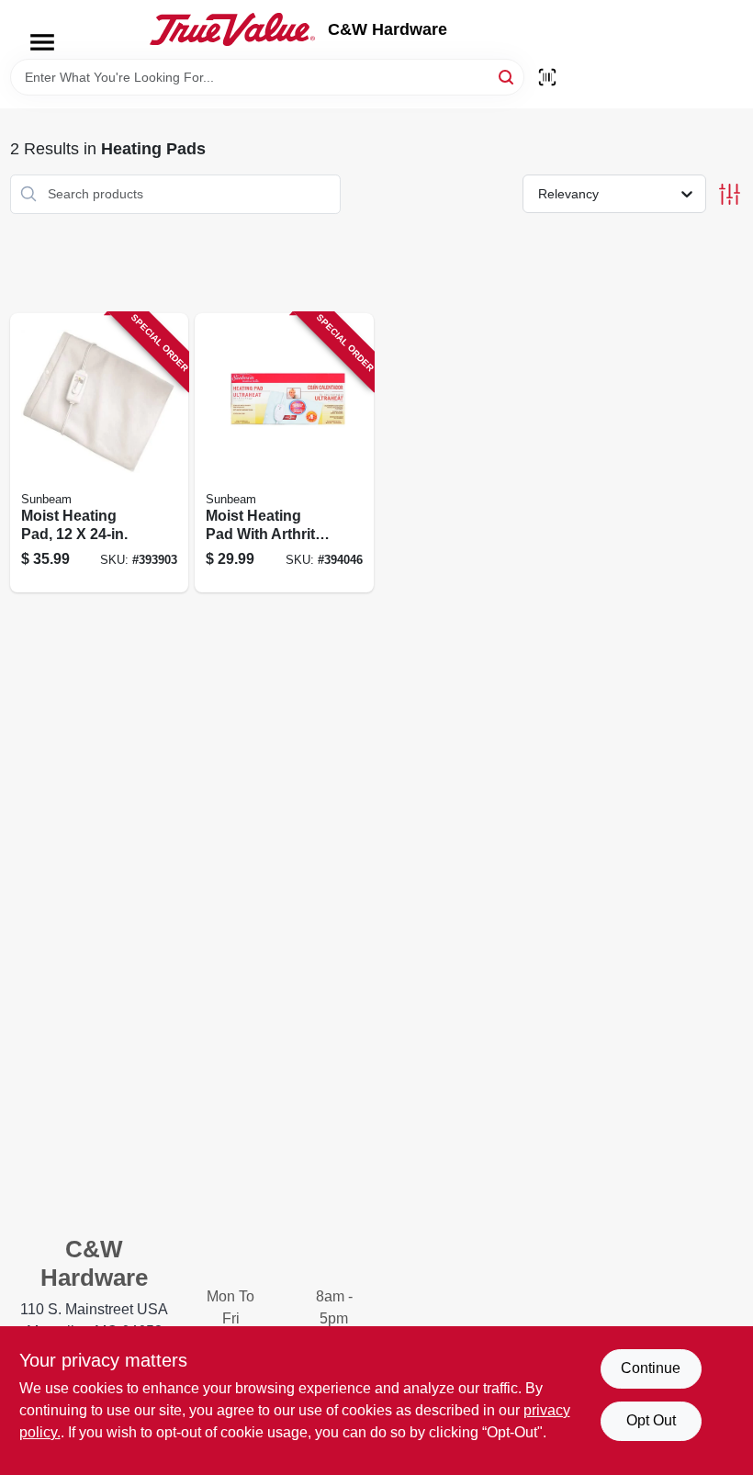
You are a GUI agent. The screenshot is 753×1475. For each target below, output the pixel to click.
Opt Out (651, 1420)
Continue (650, 1368)
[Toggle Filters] (729, 194)
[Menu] (42, 42)
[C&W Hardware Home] (232, 29)
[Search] (507, 76)
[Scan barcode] (547, 77)
